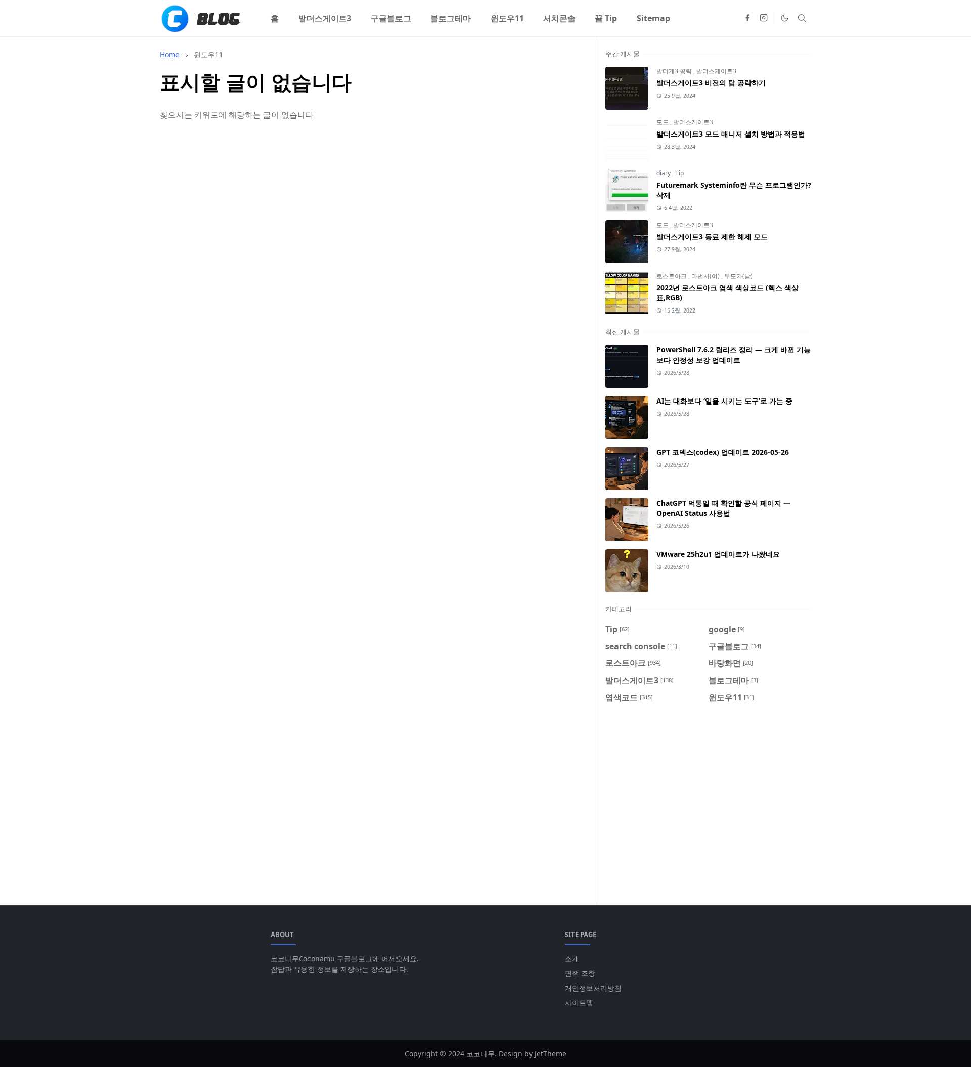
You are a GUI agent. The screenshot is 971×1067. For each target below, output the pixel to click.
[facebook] (747, 18)
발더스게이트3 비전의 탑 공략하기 (711, 82)
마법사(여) (706, 276)
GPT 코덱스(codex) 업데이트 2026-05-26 (722, 452)
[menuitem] (274, 18)
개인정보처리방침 (593, 988)
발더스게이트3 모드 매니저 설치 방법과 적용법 (730, 134)
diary (664, 173)
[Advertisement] (708, 798)
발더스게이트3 (716, 71)
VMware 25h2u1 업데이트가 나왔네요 (718, 554)
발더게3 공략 (674, 71)
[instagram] (764, 18)
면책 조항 (580, 973)
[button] (784, 18)
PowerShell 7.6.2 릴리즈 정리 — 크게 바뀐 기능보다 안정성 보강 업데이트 (733, 355)
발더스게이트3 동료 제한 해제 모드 (712, 236)
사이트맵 (579, 1002)
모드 (663, 122)
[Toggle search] (802, 18)
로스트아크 (672, 276)
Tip (679, 173)
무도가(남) (738, 276)
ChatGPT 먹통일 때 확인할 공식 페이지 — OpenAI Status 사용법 (723, 508)
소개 (572, 958)
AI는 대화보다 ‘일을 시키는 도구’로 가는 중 (724, 401)
